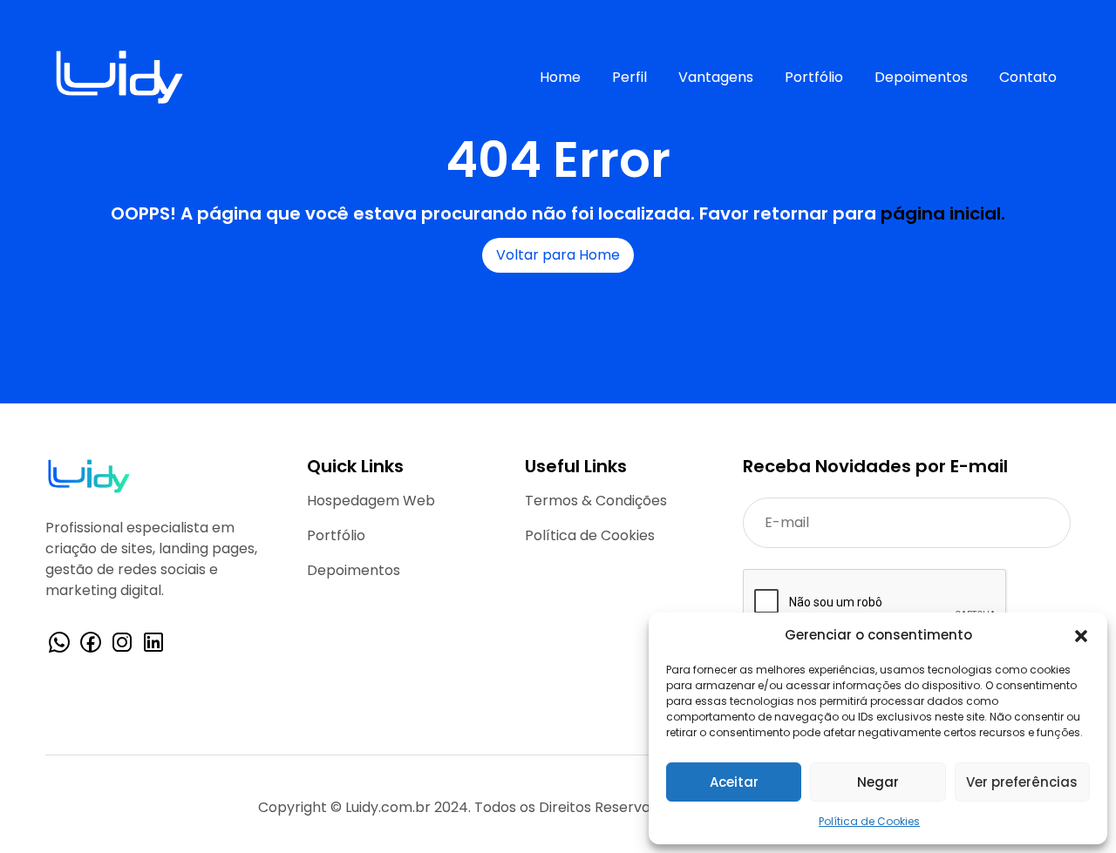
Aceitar (734, 782)
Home (560, 77)
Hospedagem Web (371, 501)
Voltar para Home (558, 255)
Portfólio (814, 77)
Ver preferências (1022, 782)
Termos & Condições (596, 501)
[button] (1081, 635)
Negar (878, 782)
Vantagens (715, 77)
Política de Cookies (869, 821)
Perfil (629, 77)
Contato (1028, 77)
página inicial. (943, 213)
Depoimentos (921, 77)
